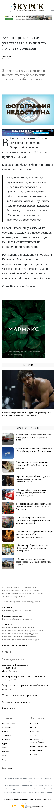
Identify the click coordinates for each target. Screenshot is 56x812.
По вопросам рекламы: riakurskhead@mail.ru (25, 676)
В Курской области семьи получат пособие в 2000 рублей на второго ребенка (32, 465)
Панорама (34, 731)
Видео (33, 727)
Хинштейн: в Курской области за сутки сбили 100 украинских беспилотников (34, 450)
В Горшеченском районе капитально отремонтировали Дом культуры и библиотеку (33, 506)
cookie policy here (27, 12)
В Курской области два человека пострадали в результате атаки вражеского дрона (31, 492)
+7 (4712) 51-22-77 (10, 668)
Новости (34, 723)
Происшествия (8, 723)
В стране (34, 754)
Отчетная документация (16, 702)
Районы (5, 752)
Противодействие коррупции (20, 695)
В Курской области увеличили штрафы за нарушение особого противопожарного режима (34, 534)
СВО (4, 756)
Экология (6, 764)
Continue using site (25, 19)
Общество (6, 727)
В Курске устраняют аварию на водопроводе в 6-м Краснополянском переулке (33, 561)
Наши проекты (36, 750)
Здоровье (6, 735)
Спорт (5, 760)
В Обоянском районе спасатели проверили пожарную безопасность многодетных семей (33, 520)
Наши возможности (38, 746)
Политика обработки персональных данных (22, 799)
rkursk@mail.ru (9, 671)
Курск (4, 743)
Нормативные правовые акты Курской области (25, 687)
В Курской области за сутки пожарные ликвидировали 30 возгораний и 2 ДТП (34, 437)
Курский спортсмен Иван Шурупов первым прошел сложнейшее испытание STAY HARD (26, 414)
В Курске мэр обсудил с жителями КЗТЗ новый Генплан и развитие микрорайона (32, 548)
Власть (5, 731)
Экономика (7, 768)
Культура (6, 739)
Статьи (33, 735)
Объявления (9, 708)
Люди (4, 747)
